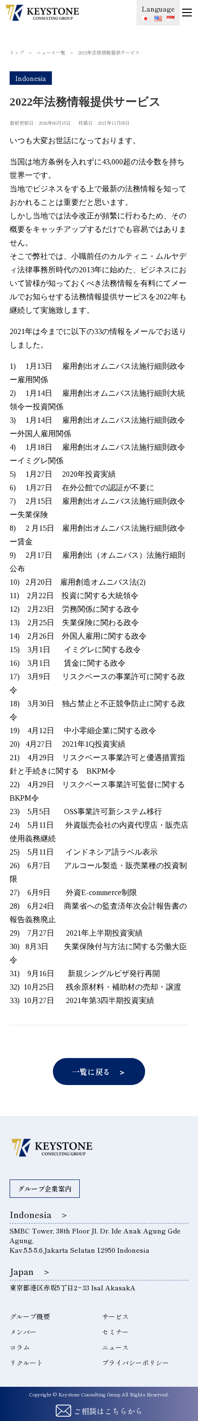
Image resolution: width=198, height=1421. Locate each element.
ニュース (115, 1347)
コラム (20, 1347)
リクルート (26, 1362)
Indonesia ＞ (39, 1214)
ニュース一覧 (51, 52)
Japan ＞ (30, 1271)
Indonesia (30, 78)
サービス (115, 1316)
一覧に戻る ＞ (99, 1071)
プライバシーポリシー (135, 1362)
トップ (17, 52)
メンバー (23, 1332)
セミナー (115, 1332)
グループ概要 (30, 1316)
